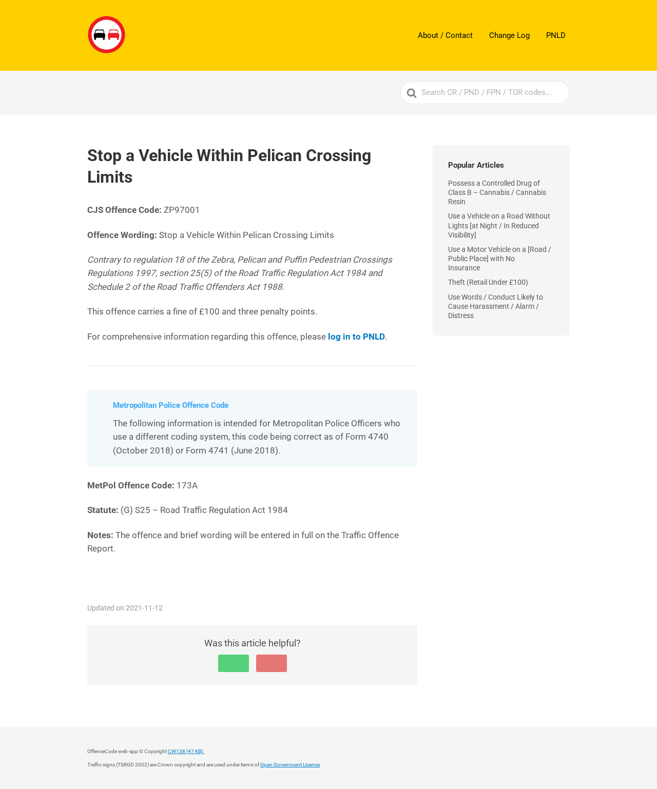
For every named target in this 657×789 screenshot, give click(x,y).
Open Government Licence (290, 764)
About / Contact (445, 35)
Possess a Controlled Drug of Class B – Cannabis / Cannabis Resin (497, 192)
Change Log (509, 35)
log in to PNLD (356, 336)
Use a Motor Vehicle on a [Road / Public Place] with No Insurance (499, 258)
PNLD (556, 35)
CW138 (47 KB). (186, 751)
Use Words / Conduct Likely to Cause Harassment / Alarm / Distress (495, 306)
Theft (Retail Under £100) (488, 282)
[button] (233, 663)
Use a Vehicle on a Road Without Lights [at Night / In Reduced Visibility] (499, 225)
